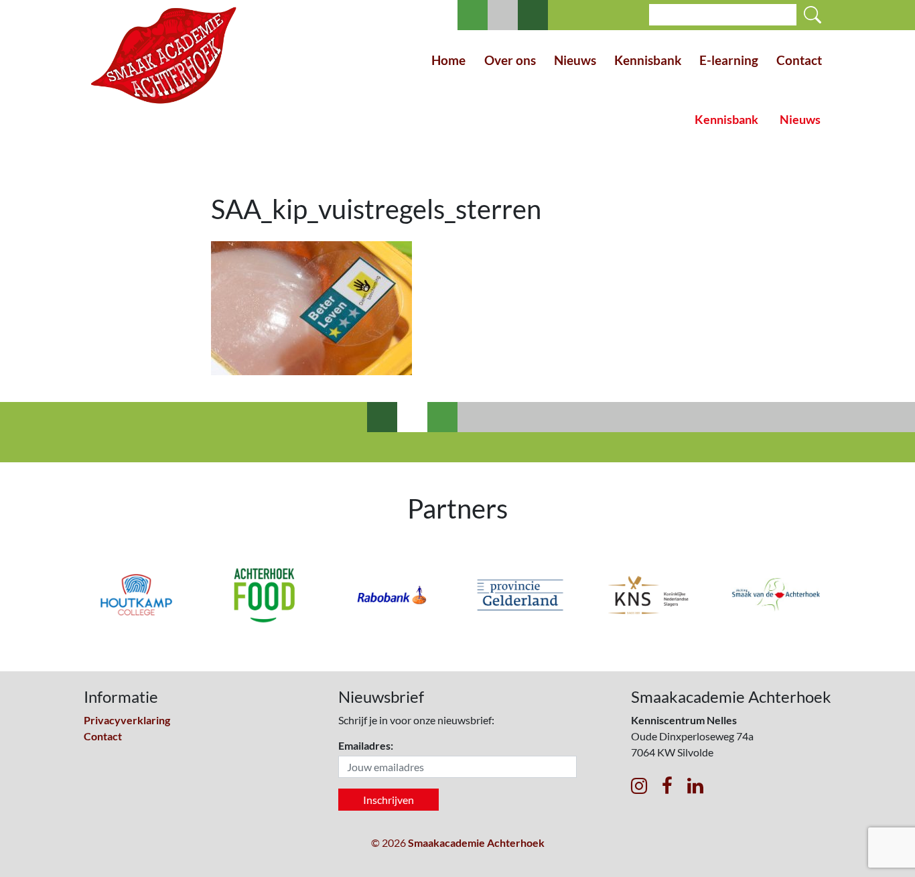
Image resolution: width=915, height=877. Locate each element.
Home (448, 60)
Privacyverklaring (127, 720)
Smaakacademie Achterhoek (476, 842)
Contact (799, 60)
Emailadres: (365, 745)
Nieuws (575, 60)
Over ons (510, 60)
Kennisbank (647, 60)
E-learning (728, 60)
